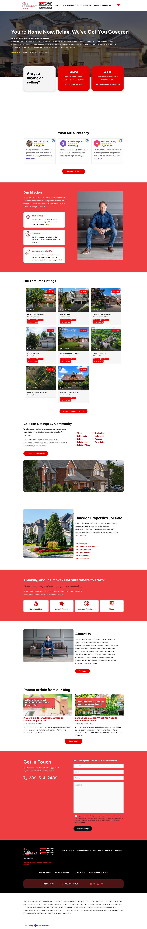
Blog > (111, 609)
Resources (87, 5)
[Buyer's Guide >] (36, 603)
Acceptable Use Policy (98, 872)
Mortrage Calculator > (87, 609)
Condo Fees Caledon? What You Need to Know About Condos (96, 719)
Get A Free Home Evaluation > (107, 84)
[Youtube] (102, 884)
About (96, 5)
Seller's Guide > (61, 609)
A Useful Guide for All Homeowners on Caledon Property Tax (43, 719)
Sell (56, 5)
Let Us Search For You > (74, 84)
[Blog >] (112, 603)
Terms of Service (80, 822)
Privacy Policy (115, 820)
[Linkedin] (98, 884)
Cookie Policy (79, 872)
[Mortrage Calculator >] (86, 603)
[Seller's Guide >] (62, 603)
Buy (62, 5)
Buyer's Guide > (36, 609)
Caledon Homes (73, 5)
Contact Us (106, 5)
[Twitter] (94, 884)
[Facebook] (91, 884)
